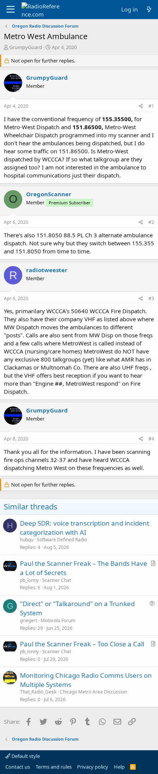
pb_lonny (29, 580)
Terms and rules (54, 766)
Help (119, 766)
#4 (151, 438)
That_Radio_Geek (38, 692)
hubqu (26, 539)
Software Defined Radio (62, 539)
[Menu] (11, 9)
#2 (151, 222)
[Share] (141, 106)
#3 (151, 298)
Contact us (17, 766)
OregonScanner (48, 194)
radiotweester (46, 270)
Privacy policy (92, 766)
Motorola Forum (58, 620)
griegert (28, 620)
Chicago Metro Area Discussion (93, 692)
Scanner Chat (56, 580)
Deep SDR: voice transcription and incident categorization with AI (84, 528)
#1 (151, 106)
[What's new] (149, 9)
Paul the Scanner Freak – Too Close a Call (82, 643)
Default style (25, 756)
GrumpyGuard (25, 47)
